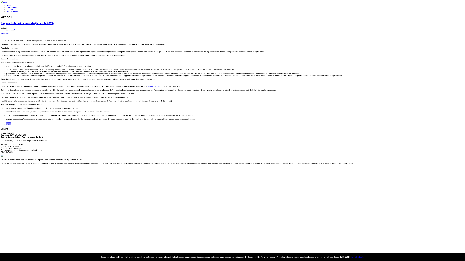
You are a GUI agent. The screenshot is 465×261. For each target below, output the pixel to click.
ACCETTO (345, 257)
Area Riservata (12, 11)
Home (9, 6)
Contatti (10, 9)
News (16, 30)
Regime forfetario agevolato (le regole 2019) (27, 23)
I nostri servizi (12, 7)
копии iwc (4, 33)
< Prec (8, 123)
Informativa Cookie (357, 257)
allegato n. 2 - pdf (155, 86)
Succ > (8, 125)
